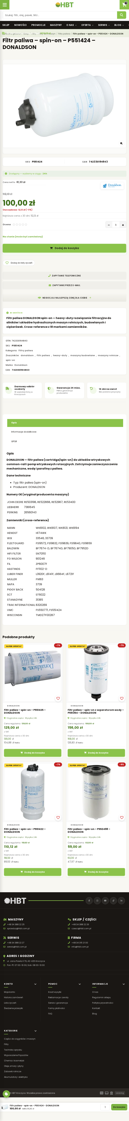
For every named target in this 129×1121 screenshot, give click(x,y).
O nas (70, 25)
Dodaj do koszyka (67, 248)
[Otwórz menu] (4, 4)
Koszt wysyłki (54, 991)
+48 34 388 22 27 (15, 942)
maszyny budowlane (82, 355)
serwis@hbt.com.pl (17, 946)
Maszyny (56, 25)
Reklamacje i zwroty (58, 997)
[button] (19, 263)
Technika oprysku (13, 1049)
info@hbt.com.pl (80, 946)
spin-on (10, 360)
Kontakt (96, 1008)
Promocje (38, 25)
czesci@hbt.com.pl (81, 928)
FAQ (50, 1013)
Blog (117, 25)
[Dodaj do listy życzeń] (58, 698)
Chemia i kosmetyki (14, 1060)
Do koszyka (119, 1107)
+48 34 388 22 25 (16, 924)
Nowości (20, 25)
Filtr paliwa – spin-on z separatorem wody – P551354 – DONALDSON (96, 711)
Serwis (102, 25)
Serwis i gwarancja (58, 1002)
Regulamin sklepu (101, 997)
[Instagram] (97, 900)
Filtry (6, 1044)
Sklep (6, 25)
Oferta (86, 25)
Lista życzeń (10, 1002)
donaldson (27, 355)
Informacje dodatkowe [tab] (23, 431)
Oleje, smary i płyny (14, 1066)
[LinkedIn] (121, 900)
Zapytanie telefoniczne (66, 275)
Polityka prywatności (102, 1002)
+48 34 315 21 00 (80, 942)
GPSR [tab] (14, 441)
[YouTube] (105, 900)
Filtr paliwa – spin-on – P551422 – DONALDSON (25, 830)
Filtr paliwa (43, 355)
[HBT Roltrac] (64, 5)
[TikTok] (113, 900)
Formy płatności (56, 1008)
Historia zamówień (13, 997)
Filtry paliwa (25, 350)
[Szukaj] (121, 15)
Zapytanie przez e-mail (66, 285)
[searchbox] (60, 15)
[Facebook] (89, 900)
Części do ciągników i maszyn (19, 1038)
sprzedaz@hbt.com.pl (18, 928)
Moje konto (9, 991)
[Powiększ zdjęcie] (121, 143)
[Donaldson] (112, 185)
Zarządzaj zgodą (6, 1094)
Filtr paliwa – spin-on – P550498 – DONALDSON (89, 830)
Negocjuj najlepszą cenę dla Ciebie (64, 297)
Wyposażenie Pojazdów (16, 1055)
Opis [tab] (14, 422)
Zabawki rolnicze (12, 1071)
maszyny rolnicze (108, 355)
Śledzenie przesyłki (13, 1008)
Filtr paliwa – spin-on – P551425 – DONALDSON (25, 711)
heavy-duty (60, 355)
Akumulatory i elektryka (16, 1076)
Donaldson (20, 365)
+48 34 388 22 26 (80, 924)
